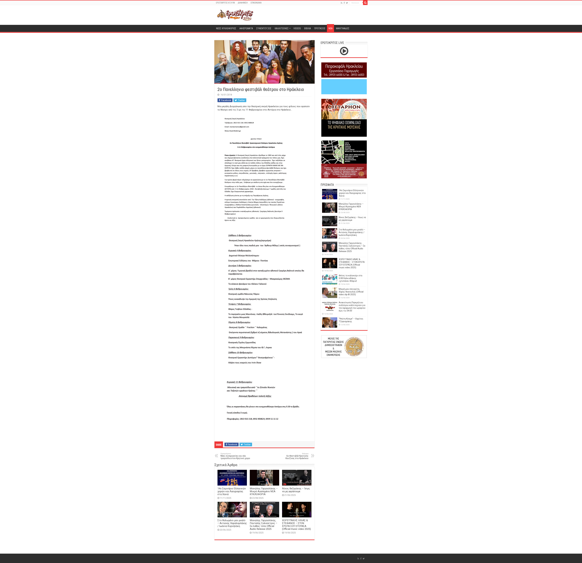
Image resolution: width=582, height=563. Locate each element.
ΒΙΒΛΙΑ (307, 28)
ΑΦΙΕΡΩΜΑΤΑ (246, 28)
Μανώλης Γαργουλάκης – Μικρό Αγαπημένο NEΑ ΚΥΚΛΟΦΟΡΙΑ (264, 491)
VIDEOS (297, 28)
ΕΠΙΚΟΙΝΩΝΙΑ (256, 3)
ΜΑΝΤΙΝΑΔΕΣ (342, 28)
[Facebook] (344, 3)
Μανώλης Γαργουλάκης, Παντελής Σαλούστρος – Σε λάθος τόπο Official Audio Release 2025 (263, 524)
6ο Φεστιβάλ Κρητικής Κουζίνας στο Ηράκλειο (297, 456)
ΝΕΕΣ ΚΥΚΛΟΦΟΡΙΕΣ (226, 28)
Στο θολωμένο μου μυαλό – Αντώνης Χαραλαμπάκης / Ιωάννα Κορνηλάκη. (232, 523)
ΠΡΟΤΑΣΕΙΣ (319, 28)
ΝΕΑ (330, 28)
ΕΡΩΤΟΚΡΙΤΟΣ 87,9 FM (225, 3)
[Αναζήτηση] (365, 2)
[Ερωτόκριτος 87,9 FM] (235, 14)
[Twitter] (347, 3)
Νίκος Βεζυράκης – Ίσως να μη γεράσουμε (296, 490)
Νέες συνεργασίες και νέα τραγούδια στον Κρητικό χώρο (235, 456)
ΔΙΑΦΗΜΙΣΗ (243, 3)
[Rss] (341, 3)
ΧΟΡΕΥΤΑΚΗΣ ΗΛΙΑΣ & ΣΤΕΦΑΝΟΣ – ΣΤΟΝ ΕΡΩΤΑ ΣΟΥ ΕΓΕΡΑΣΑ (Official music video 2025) (296, 524)
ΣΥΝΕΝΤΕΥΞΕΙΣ (263, 28)
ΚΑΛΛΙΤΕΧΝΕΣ (282, 28)
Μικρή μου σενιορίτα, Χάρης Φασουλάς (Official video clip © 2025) (351, 292)
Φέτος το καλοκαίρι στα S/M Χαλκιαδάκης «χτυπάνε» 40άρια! (350, 278)
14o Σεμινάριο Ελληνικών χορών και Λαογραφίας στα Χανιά (231, 491)
